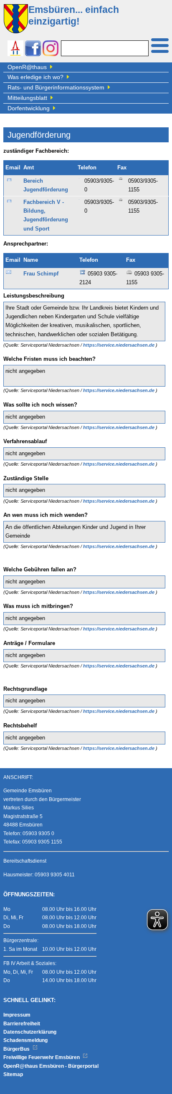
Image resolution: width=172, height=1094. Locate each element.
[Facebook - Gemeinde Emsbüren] (33, 49)
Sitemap (13, 1074)
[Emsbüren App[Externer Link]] (15, 49)
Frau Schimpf (40, 274)
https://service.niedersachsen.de (119, 344)
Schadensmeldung (25, 1040)
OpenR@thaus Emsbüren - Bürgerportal (51, 1066)
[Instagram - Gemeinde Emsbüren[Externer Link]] (50, 49)
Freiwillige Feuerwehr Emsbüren (42, 1057)
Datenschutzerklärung (29, 1032)
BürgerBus (17, 1049)
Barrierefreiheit (21, 1024)
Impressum (16, 1015)
